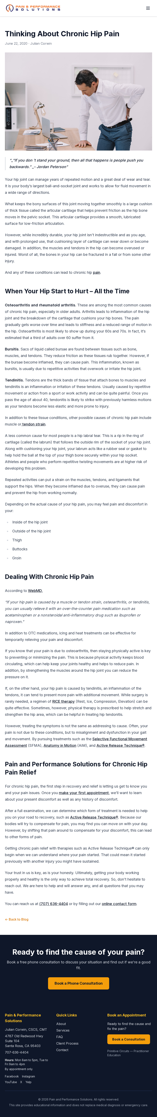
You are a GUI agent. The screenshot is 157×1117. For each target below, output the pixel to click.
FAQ (59, 1037)
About (61, 1024)
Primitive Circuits (118, 1051)
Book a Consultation (128, 1039)
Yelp (28, 1082)
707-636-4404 (17, 1052)
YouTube (11, 1082)
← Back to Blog (16, 919)
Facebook (12, 1076)
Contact (62, 1050)
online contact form (119, 904)
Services (63, 1030)
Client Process (67, 1043)
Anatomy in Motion (60, 745)
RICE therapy (63, 701)
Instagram (28, 1076)
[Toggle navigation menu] (148, 8)
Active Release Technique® (120, 745)
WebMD (35, 590)
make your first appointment (84, 793)
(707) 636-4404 (53, 904)
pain (96, 272)
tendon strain (33, 424)
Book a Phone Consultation (79, 983)
